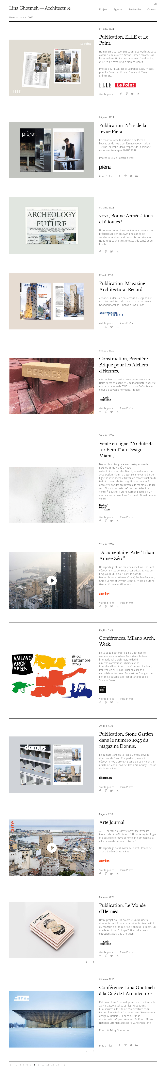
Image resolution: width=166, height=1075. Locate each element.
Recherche (135, 9)
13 (57, 1064)
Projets (103, 9)
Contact (152, 9)
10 (43, 1064)
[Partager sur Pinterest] (127, 93)
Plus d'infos (106, 176)
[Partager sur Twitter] (132, 93)
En (155, 3)
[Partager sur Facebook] (121, 93)
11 (47, 1064)
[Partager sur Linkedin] (137, 93)
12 (52, 1064)
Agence (118, 9)
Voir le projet (106, 94)
